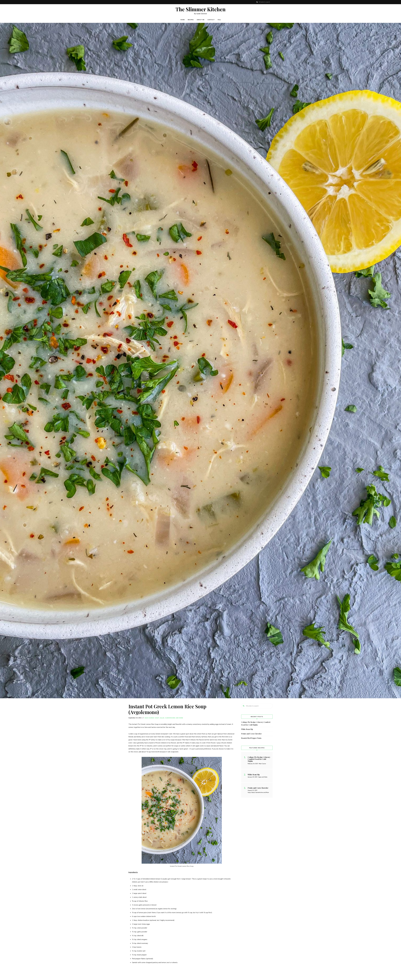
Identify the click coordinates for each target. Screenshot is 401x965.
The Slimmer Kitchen (201, 9)
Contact (211, 20)
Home (182, 20)
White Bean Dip (247, 729)
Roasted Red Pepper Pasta (251, 738)
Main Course (149, 718)
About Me (200, 20)
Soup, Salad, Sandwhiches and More (169, 718)
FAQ (219, 20)
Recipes (191, 20)
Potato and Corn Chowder (251, 734)
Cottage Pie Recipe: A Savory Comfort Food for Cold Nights (255, 723)
